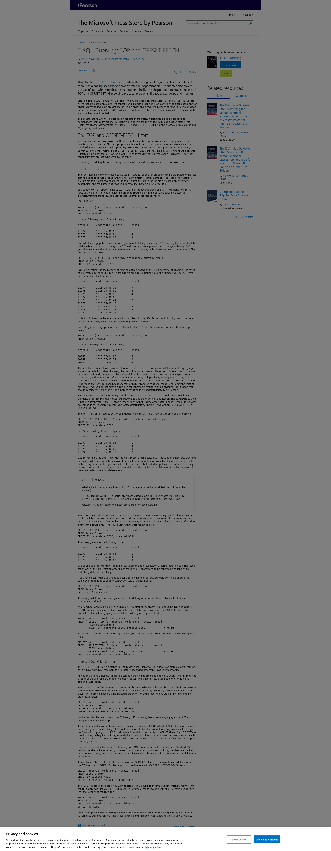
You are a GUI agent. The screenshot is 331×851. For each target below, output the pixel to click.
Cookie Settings (239, 839)
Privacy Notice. (153, 847)
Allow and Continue (267, 839)
